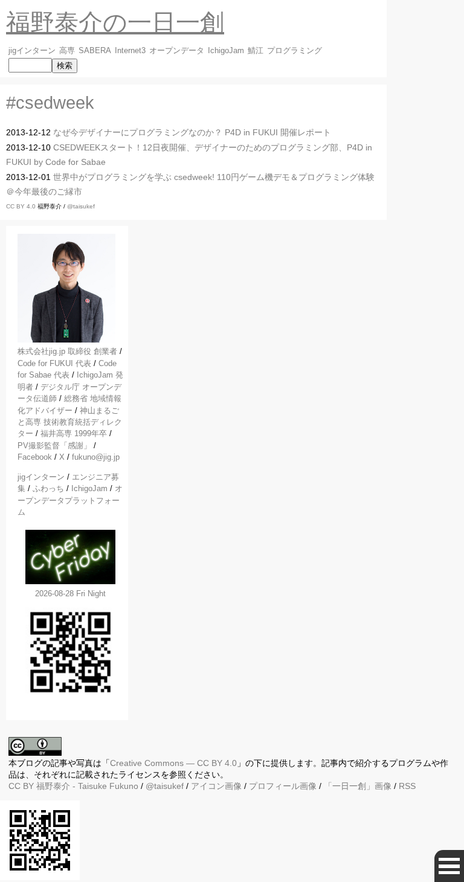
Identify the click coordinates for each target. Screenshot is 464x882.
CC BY (21, 786)
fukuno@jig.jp (96, 457)
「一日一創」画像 (358, 786)
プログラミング (294, 51)
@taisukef (81, 206)
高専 (67, 51)
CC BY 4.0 (21, 206)
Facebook (35, 457)
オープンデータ (176, 51)
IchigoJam (226, 51)
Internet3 (130, 51)
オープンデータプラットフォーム (70, 500)
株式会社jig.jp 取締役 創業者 (67, 351)
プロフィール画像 (283, 786)
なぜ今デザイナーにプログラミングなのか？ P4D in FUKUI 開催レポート (192, 132)
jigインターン (32, 51)
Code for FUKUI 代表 (54, 363)
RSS (407, 786)
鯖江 (255, 51)
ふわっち (48, 488)
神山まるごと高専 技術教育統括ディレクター (70, 422)
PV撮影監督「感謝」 (54, 445)
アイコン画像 (216, 786)
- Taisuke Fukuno (87, 786)
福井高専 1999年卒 (73, 433)
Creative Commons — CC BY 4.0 (173, 763)
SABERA (95, 51)
